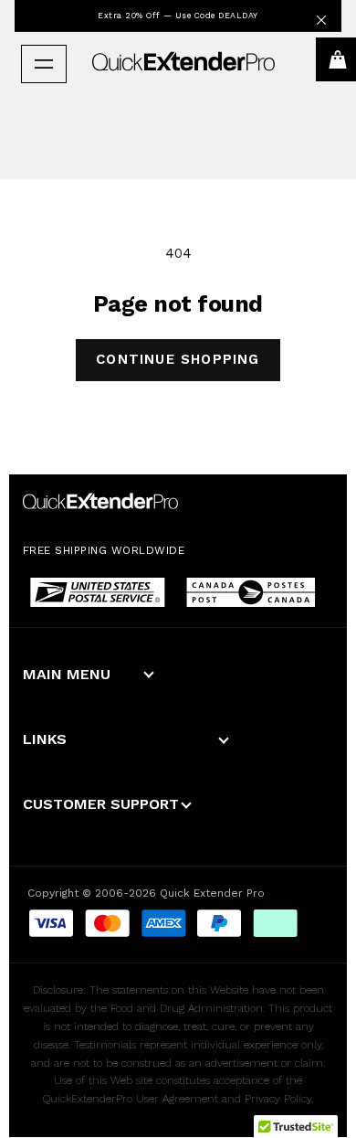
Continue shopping (177, 359)
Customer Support (101, 804)
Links (45, 739)
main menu (66, 674)
